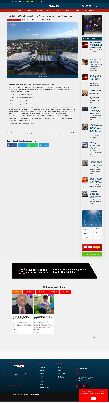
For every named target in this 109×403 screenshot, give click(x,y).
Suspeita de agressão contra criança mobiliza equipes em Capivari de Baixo (96, 194)
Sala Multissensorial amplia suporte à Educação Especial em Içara (43, 317)
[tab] (17, 292)
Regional (68, 10)
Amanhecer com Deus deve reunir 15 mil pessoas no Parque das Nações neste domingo (95, 110)
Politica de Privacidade (60, 376)
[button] (95, 6)
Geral (49, 10)
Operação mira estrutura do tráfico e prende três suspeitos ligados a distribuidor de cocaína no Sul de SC (96, 127)
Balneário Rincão (89, 10)
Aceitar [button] (93, 399)
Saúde (77, 10)
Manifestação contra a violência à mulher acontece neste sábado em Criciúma (96, 163)
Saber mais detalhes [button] (86, 395)
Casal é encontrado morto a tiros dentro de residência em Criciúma (95, 93)
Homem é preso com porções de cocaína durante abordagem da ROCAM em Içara (96, 180)
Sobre (59, 367)
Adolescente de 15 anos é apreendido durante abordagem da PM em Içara (95, 77)
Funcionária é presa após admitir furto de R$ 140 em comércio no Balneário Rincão (96, 45)
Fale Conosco (61, 373)
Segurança (18, 10)
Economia (29, 10)
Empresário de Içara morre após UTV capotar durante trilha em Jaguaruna (96, 62)
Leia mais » (15, 329)
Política (58, 10)
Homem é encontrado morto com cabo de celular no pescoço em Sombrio (96, 145)
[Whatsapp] (87, 386)
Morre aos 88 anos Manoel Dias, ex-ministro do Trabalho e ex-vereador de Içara (21, 317)
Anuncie (59, 370)
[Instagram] (86, 5)
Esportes (39, 10)
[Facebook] (83, 5)
